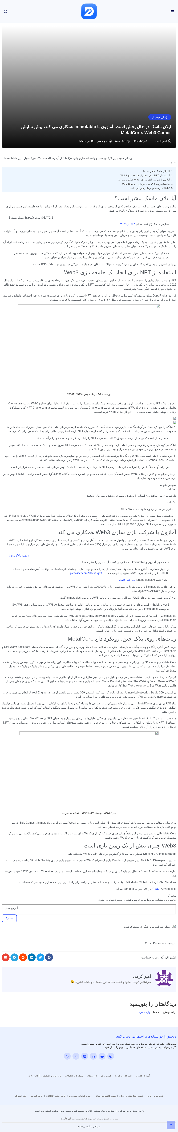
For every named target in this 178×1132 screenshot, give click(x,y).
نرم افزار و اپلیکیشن (51, 1075)
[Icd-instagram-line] (84, 1056)
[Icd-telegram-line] (110, 1056)
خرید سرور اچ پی (155, 1096)
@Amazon (22, 555)
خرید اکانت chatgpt (56, 1096)
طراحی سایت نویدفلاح (89, 1126)
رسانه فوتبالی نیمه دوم (80, 1096)
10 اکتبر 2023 (127, 579)
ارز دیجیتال (92, 1075)
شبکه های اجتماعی (74, 1075)
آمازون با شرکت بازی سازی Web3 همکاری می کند (144, 179)
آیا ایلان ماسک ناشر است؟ (156, 171)
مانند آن (155, 888)
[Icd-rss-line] (75, 1056)
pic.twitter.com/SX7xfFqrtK (86, 573)
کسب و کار (106, 1075)
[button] (159, 117)
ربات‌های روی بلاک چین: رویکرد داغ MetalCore (146, 184)
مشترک (9, 918)
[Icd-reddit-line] (102, 1056)
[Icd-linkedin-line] (93, 1056)
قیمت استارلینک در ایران (131, 1096)
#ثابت (12, 555)
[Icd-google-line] (67, 1056)
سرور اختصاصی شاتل (105, 1096)
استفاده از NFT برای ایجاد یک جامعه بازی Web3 (145, 175)
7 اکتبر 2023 (127, 224)
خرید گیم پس (36, 1096)
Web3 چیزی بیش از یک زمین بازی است (149, 188)
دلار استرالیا (20, 1096)
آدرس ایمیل (11, 908)
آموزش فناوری (143, 1075)
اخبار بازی (33, 1075)
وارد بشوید (144, 1012)
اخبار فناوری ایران (123, 1075)
